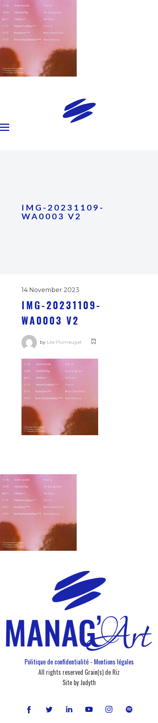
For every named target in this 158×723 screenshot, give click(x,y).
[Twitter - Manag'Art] (49, 709)
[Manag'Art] (79, 110)
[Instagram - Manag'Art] (109, 709)
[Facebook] (29, 709)
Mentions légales (114, 661)
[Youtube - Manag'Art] (89, 709)
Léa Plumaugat (64, 342)
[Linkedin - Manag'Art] (69, 709)
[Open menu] (4, 127)
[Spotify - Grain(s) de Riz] (129, 709)
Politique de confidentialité (57, 661)
